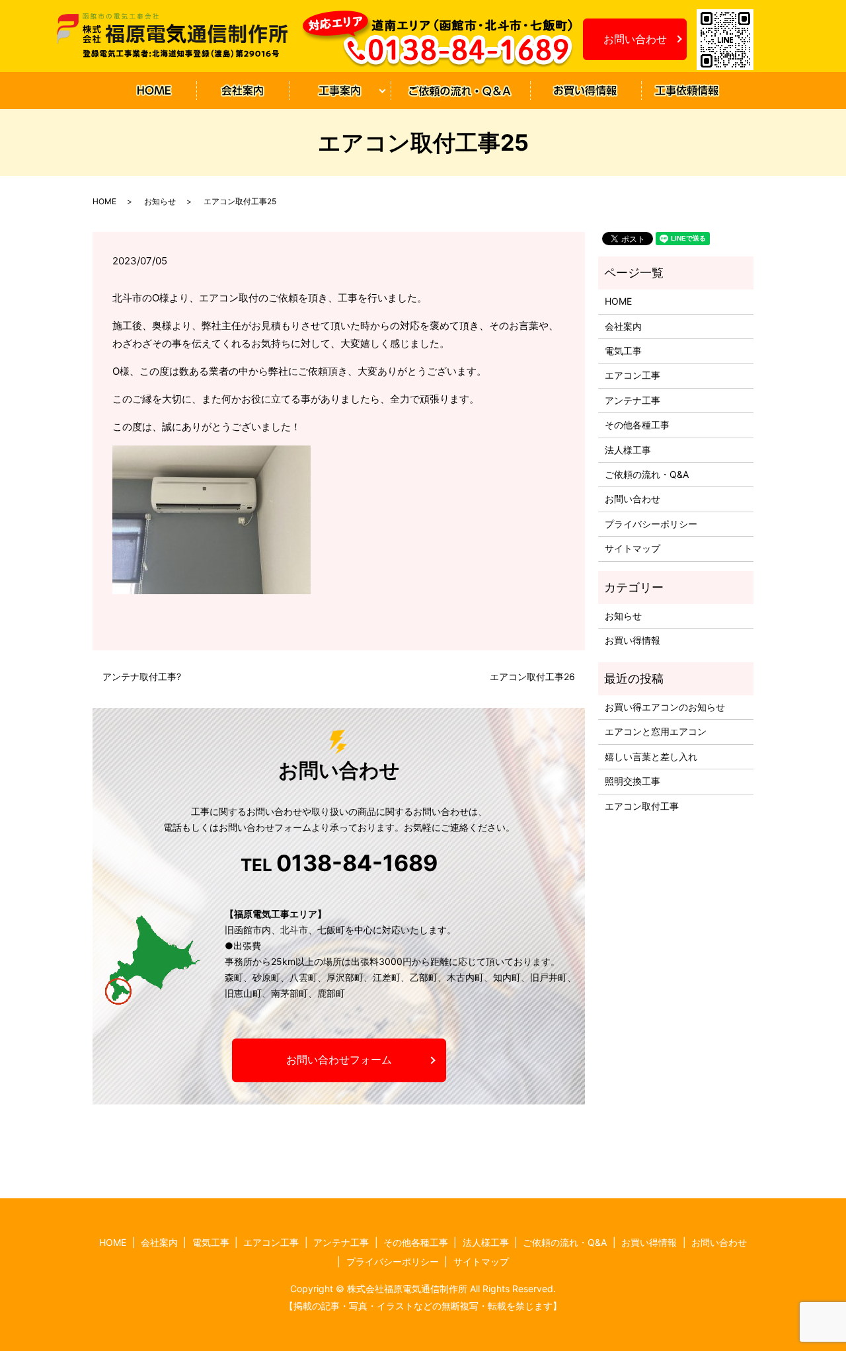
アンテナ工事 (632, 400)
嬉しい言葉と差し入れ (651, 756)
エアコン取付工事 (642, 806)
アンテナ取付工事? (141, 676)
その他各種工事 (637, 424)
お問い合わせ (635, 39)
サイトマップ (632, 548)
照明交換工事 (632, 781)
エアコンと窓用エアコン (656, 731)
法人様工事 (628, 449)
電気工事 (623, 350)
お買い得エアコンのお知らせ (665, 707)
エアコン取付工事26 (532, 676)
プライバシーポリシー (651, 523)
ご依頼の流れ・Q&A (460, 90)
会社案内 (241, 90)
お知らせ (686, 90)
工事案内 (334, 90)
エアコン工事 (632, 375)
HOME (154, 90)
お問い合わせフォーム (339, 1060)
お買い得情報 (585, 90)
